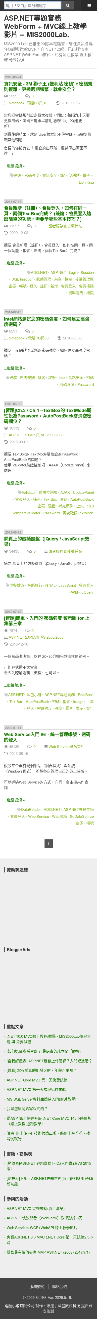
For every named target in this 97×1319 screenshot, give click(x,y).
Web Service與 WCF (65, 746)
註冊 (44, 286)
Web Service (38, 816)
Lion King (86, 182)
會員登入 (68, 286)
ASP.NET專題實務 (60, 694)
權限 (90, 292)
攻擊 (52, 377)
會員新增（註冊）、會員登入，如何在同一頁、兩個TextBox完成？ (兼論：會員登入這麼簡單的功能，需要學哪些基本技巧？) (47, 213)
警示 (79, 708)
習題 (63, 499)
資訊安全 (49, 175)
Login (73, 272)
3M (62, 175)
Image (78, 701)
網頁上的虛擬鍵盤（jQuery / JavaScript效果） (46, 541)
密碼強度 (31, 175)
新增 (54, 286)
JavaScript (67, 585)
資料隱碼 (75, 292)
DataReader (31, 809)
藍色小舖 (34, 694)
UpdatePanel (83, 492)
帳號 (23, 286)
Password (85, 384)
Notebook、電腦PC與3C (29, 337)
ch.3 (90, 505)
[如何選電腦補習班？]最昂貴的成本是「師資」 (45, 1051)
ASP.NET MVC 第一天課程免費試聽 (36, 1089)
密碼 (17, 175)
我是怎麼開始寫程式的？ (27, 1108)
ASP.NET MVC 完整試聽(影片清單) (36, 1208)
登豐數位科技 (69, 1305)
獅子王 (88, 175)
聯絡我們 (59, 1286)
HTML (50, 585)
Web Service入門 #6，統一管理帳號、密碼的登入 (47, 737)
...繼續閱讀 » (14, 165)
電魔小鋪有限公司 (19, 1305)
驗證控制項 (48, 492)
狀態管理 (43, 279)
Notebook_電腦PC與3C (28, 102)
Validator (29, 492)
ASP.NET (58, 272)
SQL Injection (22, 279)
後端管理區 (84, 279)
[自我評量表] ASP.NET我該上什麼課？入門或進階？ (49, 1060)
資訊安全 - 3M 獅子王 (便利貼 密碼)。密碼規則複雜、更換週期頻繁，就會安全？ (48, 86)
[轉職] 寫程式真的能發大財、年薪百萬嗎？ (42, 1070)
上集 (80, 505)
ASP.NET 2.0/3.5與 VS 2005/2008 (36, 434)
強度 (58, 708)
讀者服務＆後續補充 (65, 225)
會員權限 (86, 286)
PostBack (86, 694)
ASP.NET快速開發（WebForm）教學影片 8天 (44, 1217)
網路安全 (75, 377)
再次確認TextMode (78, 512)
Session (87, 272)
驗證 (51, 505)
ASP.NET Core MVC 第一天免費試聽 (37, 1079)
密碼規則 (27, 377)
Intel (62, 377)
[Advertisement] (41, 906)
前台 (58, 279)
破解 (13, 377)
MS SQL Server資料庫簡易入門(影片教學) (41, 1099)
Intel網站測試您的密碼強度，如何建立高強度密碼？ (46, 322)
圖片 (69, 708)
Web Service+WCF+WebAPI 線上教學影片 (42, 1227)
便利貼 (74, 175)
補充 (37, 499)
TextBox (50, 499)
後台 (68, 279)
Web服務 (59, 816)
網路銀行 (34, 585)
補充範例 (65, 505)
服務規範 (37, 1286)
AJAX (65, 492)
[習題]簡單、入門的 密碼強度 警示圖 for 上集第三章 (47, 621)
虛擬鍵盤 (16, 585)
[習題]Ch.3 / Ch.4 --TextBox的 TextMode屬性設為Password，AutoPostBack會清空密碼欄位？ (48, 415)
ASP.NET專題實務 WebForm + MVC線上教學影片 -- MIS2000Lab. (45, 26)
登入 (33, 286)
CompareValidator (25, 512)
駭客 (41, 377)
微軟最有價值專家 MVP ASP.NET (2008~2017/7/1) (48, 1252)
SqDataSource (82, 816)
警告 (90, 708)
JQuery (88, 592)
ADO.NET (39, 272)
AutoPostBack (82, 499)
